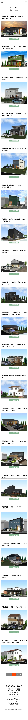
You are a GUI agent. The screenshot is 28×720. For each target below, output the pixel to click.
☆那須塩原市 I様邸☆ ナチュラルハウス (14, 607)
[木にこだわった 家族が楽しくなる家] (14, 128)
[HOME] (2, 4)
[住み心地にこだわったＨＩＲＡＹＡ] (14, 557)
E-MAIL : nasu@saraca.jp (14, 706)
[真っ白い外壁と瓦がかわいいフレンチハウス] (14, 654)
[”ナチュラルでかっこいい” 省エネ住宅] (14, 456)
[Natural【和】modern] (14, 588)
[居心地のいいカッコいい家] (14, 93)
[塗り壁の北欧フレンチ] (14, 389)
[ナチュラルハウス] (14, 620)
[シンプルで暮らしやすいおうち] (14, 164)
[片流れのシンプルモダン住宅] (14, 295)
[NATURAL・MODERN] (14, 523)
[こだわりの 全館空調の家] (14, 488)
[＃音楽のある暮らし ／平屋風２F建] (14, 232)
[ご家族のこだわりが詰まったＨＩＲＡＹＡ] (14, 422)
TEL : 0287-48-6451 (14, 703)
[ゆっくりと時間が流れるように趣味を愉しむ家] (14, 326)
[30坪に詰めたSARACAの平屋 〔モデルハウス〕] (14, 29)
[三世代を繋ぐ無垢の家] (14, 263)
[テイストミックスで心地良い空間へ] (14, 199)
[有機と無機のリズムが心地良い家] (14, 59)
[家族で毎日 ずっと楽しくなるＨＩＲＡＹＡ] (14, 357)
